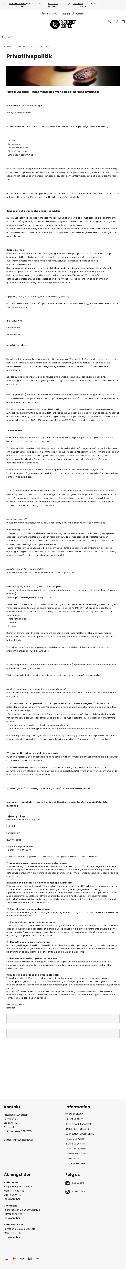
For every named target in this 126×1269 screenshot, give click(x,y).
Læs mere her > (13, 1199)
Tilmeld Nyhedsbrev (76, 1153)
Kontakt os (72, 1158)
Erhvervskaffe (74, 1119)
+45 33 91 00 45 (23, 849)
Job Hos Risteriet (75, 1163)
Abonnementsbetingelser (80, 1133)
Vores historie (74, 1114)
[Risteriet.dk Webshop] (63, 24)
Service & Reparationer (79, 1124)
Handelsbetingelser (77, 1129)
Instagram (78, 1191)
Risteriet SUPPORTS (76, 1143)
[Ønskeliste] (116, 21)
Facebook (78, 1183)
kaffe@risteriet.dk (23, 1139)
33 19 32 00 (69, 420)
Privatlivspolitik (75, 1138)
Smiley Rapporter (75, 1148)
